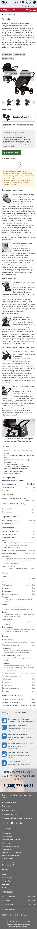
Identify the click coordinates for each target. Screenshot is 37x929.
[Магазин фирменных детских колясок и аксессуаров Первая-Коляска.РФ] (4, 3)
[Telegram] (26, 2)
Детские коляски (7, 836)
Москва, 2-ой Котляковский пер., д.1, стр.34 (18, 818)
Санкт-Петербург (7, 878)
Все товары (6, 828)
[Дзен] (19, 2)
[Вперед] (33, 102)
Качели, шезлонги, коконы (10, 846)
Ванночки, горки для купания (11, 852)
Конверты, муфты (7, 858)
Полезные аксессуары (9, 862)
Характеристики (19, 54)
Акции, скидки (6, 833)
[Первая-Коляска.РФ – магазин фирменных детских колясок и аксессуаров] (2, 15)
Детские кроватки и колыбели (11, 839)
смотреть (32, 705)
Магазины (5, 870)
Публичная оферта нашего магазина (18, 924)
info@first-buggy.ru (10, 810)
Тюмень (4, 887)
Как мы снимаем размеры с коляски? (13, 480)
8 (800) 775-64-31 (8, 10)
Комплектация (7, 54)
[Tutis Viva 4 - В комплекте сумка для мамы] (27, 102)
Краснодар (5, 884)
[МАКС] (22, 2)
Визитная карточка (10, 814)
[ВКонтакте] (15, 2)
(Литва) (31, 484)
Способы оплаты (8, 910)
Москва (4, 874)
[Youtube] (30, 2)
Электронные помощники (10, 855)
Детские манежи (7, 849)
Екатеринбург (6, 881)
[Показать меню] (34, 9)
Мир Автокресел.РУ (8, 865)
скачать (32, 699)
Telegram (7, 806)
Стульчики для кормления (10, 843)
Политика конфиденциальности (18, 926)
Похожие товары (8, 59)
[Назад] (3, 102)
